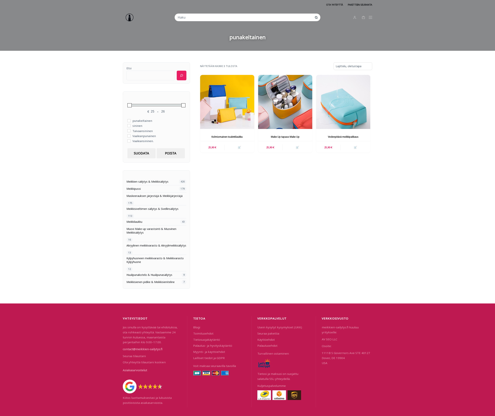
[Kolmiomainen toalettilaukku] (227, 102)
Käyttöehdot (266, 339)
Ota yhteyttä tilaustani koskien (144, 362)
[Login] (354, 17)
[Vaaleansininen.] (129, 140)
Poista (170, 153)
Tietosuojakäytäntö (206, 339)
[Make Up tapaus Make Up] (285, 102)
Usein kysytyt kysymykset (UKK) (279, 327)
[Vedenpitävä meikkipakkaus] (343, 102)
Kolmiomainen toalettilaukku (227, 136)
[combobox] (245, 17)
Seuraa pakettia (268, 333)
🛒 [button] (239, 147)
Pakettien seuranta (360, 4)
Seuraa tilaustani (134, 356)
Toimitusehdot (203, 333)
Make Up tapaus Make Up (285, 136)
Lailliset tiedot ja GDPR (209, 358)
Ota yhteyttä (334, 4)
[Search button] (316, 17)
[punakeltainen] (129, 120)
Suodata (141, 153)
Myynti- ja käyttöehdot (209, 352)
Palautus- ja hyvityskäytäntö (212, 345)
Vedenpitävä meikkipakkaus (343, 136)
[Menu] (370, 17)
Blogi (196, 327)
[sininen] (129, 125)
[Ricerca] (181, 75)
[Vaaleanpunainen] (129, 135)
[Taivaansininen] (129, 130)
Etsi (128, 68)
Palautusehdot (267, 345)
